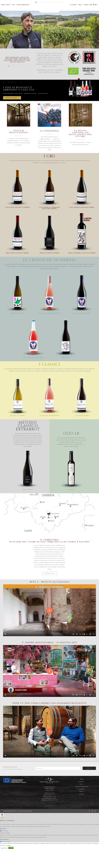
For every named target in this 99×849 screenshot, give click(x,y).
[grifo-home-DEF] (81, 213)
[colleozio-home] (17, 167)
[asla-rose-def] (49, 273)
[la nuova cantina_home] (80, 104)
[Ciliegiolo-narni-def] (81, 375)
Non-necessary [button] (4, 839)
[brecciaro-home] (17, 213)
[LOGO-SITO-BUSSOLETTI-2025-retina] (49, 2)
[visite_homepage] (18, 104)
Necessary (5, 830)
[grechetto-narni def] (17, 375)
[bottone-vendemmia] (49, 104)
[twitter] (95, 811)
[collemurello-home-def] (49, 167)
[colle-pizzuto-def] (81, 167)
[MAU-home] (17, 273)
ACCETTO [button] (11, 848)
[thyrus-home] (27, 449)
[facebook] (89, 811)
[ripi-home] (65, 317)
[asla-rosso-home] (81, 273)
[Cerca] (93, 4)
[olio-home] (71, 449)
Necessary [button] (3, 828)
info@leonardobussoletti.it (49, 801)
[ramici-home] (49, 213)
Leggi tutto (4, 848)
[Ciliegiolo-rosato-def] (49, 375)
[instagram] (92, 811)
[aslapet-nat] (33, 317)
